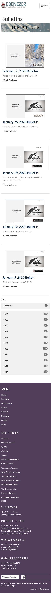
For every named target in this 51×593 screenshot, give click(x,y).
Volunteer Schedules (10, 577)
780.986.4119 (7, 512)
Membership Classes (10, 480)
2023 (25, 331)
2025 (25, 319)
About (4, 420)
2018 (25, 360)
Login (13, 585)
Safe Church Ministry (10, 472)
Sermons (5, 416)
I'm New (5, 399)
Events (4, 407)
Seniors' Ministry (8, 476)
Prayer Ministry (8, 493)
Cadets (4, 451)
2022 (25, 337)
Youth (4, 455)
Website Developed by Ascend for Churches (25, 588)
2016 (25, 372)
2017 (25, 366)
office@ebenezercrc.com (11, 514)
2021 (25, 343)
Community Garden (10, 497)
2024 (25, 325)
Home (4, 395)
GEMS (4, 447)
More (3, 501)
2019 (25, 354)
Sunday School (7, 442)
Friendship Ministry (10, 459)
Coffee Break (7, 463)
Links (3, 424)
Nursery (5, 438)
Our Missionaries (9, 489)
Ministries (25, 305)
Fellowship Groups (9, 484)
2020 (25, 348)
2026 (25, 314)
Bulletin (4, 411)
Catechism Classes (9, 468)
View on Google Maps (9, 550)
